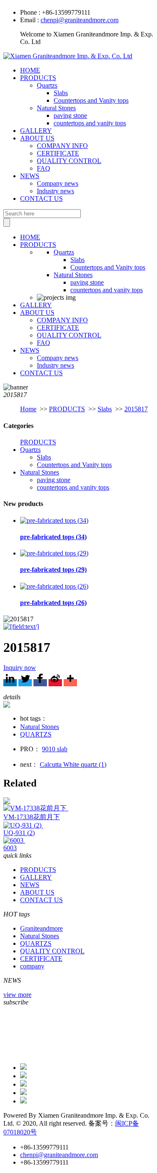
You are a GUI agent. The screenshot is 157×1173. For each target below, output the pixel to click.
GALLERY (36, 130)
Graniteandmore (41, 928)
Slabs (61, 92)
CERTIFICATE (58, 153)
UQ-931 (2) (19, 832)
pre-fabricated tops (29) (53, 569)
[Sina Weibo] (55, 682)
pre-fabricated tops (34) (53, 536)
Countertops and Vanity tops (91, 100)
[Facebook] (40, 682)
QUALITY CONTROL (69, 160)
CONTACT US (41, 198)
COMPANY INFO (62, 145)
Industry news (55, 191)
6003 (10, 847)
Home (28, 409)
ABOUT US (37, 138)
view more (17, 994)
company (32, 966)
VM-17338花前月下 (31, 816)
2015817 (136, 409)
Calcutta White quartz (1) (73, 764)
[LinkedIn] (10, 682)
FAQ (43, 168)
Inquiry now (19, 667)
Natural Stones (56, 108)
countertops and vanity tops (90, 123)
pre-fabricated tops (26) (53, 602)
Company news (57, 183)
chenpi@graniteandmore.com (79, 19)
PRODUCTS (38, 77)
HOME (30, 70)
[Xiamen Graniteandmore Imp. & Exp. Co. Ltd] (67, 56)
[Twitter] (25, 682)
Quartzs (47, 85)
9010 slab (54, 749)
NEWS (29, 175)
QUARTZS (35, 734)
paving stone (70, 115)
